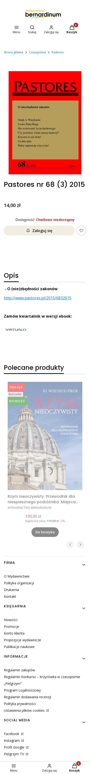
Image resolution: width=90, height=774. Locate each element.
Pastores (58, 52)
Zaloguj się (42, 230)
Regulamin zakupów (19, 670)
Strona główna (13, 52)
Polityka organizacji (19, 583)
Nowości (11, 619)
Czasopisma (37, 52)
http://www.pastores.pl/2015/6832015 (37, 298)
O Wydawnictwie (17, 576)
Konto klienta (14, 633)
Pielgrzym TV (14, 754)
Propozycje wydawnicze (22, 640)
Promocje (11, 626)
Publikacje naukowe (19, 646)
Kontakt (10, 596)
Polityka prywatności (20, 703)
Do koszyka (45, 532)
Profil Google (14, 747)
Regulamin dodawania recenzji (27, 697)
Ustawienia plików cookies (25, 710)
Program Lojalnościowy (22, 690)
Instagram (12, 740)
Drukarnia (11, 589)
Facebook (12, 733)
